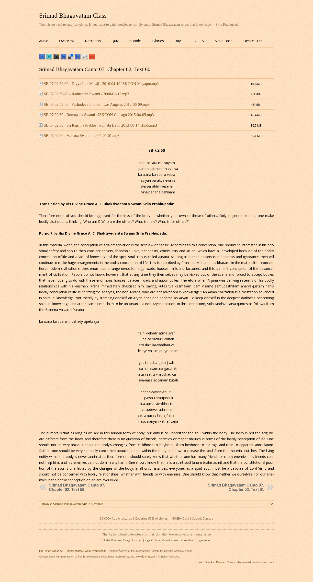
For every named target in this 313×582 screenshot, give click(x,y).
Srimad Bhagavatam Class (73, 15)
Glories (158, 40)
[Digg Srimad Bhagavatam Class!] (78, 58)
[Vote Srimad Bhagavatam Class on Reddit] (85, 58)
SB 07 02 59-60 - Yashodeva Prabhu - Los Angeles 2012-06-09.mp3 (97, 104)
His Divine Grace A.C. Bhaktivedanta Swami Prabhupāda (72, 550)
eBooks (135, 40)
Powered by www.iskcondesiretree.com (250, 562)
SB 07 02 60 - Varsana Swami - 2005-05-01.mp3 (82, 135)
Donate (220, 562)
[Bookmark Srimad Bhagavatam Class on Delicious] (70, 58)
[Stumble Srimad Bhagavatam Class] (92, 58)
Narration (93, 40)
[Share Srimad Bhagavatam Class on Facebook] (42, 58)
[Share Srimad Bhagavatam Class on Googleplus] (56, 58)
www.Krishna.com (146, 556)
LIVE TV (197, 40)
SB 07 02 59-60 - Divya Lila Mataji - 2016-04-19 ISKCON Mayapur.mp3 (101, 84)
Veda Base (224, 40)
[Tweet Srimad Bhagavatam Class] (49, 58)
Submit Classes (202, 518)
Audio (43, 40)
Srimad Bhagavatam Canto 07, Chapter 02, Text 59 (77, 487)
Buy (178, 40)
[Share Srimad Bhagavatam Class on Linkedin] (63, 58)
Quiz (115, 40)
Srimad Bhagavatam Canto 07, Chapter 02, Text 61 (236, 487)
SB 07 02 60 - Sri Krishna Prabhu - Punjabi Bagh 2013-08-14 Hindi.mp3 (100, 125)
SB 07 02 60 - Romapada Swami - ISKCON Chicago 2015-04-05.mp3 (99, 115)
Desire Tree (253, 40)
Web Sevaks (206, 562)
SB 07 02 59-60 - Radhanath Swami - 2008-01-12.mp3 (86, 94)
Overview (66, 40)
